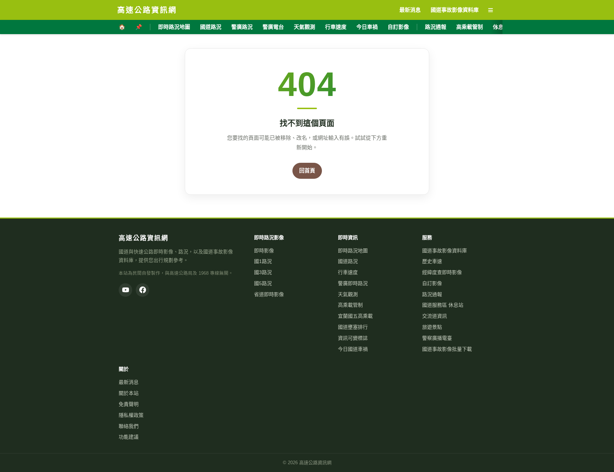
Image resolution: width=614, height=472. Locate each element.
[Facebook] (142, 290)
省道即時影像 (269, 294)
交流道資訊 (434, 316)
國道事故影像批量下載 (447, 349)
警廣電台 (273, 27)
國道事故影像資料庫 (444, 250)
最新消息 (129, 382)
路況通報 (435, 27)
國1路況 (263, 261)
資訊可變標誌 (353, 338)
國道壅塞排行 (353, 327)
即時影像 (264, 250)
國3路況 (263, 272)
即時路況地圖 (174, 27)
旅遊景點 (432, 327)
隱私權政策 (131, 415)
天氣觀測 (304, 27)
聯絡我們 (129, 426)
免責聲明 (129, 404)
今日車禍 (367, 27)
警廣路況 (242, 27)
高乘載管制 (469, 27)
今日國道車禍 (353, 349)
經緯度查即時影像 (442, 272)
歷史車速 (432, 261)
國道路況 (210, 27)
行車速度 (335, 27)
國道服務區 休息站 (442, 305)
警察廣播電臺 (437, 338)
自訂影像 (398, 27)
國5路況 (263, 283)
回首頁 (307, 170)
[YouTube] (125, 290)
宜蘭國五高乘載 (355, 316)
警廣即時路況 (353, 283)
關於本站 (129, 393)
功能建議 (129, 437)
